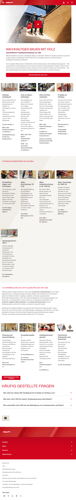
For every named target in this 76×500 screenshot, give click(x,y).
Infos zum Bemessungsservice (8, 364)
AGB (3, 466)
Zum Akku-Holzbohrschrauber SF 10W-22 (45, 220)
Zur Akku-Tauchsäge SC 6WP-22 (62, 212)
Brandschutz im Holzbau (63, 125)
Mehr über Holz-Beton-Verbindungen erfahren (26, 137)
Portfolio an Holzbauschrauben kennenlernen (45, 134)
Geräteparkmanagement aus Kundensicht (8, 137)
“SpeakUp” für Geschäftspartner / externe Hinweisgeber (17, 484)
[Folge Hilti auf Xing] (21, 496)
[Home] (9, 3)
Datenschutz (5, 463)
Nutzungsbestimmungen (8, 469)
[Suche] (72, 3)
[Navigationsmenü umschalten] (3, 3)
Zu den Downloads (64, 364)
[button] (38, 393)
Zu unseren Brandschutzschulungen (27, 359)
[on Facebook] (5, 418)
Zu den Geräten (7, 124)
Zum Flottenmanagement (45, 364)
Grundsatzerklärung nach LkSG (10, 487)
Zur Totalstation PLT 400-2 (7, 275)
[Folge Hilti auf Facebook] (4, 496)
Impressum (5, 475)
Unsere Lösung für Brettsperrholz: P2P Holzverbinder (45, 141)
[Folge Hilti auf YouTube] (17, 496)
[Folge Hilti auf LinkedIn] (12, 496)
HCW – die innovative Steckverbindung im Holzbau (26, 147)
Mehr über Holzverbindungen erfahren (45, 126)
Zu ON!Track (43, 370)
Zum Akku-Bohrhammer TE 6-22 (27, 216)
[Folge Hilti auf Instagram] (8, 496)
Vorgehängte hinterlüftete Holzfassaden (62, 131)
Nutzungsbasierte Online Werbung (11, 472)
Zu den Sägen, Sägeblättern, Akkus (7, 210)
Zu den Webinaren (27, 354)
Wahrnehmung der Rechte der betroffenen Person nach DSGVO (19, 478)
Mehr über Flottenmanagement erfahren (8, 129)
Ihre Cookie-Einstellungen (9, 481)
